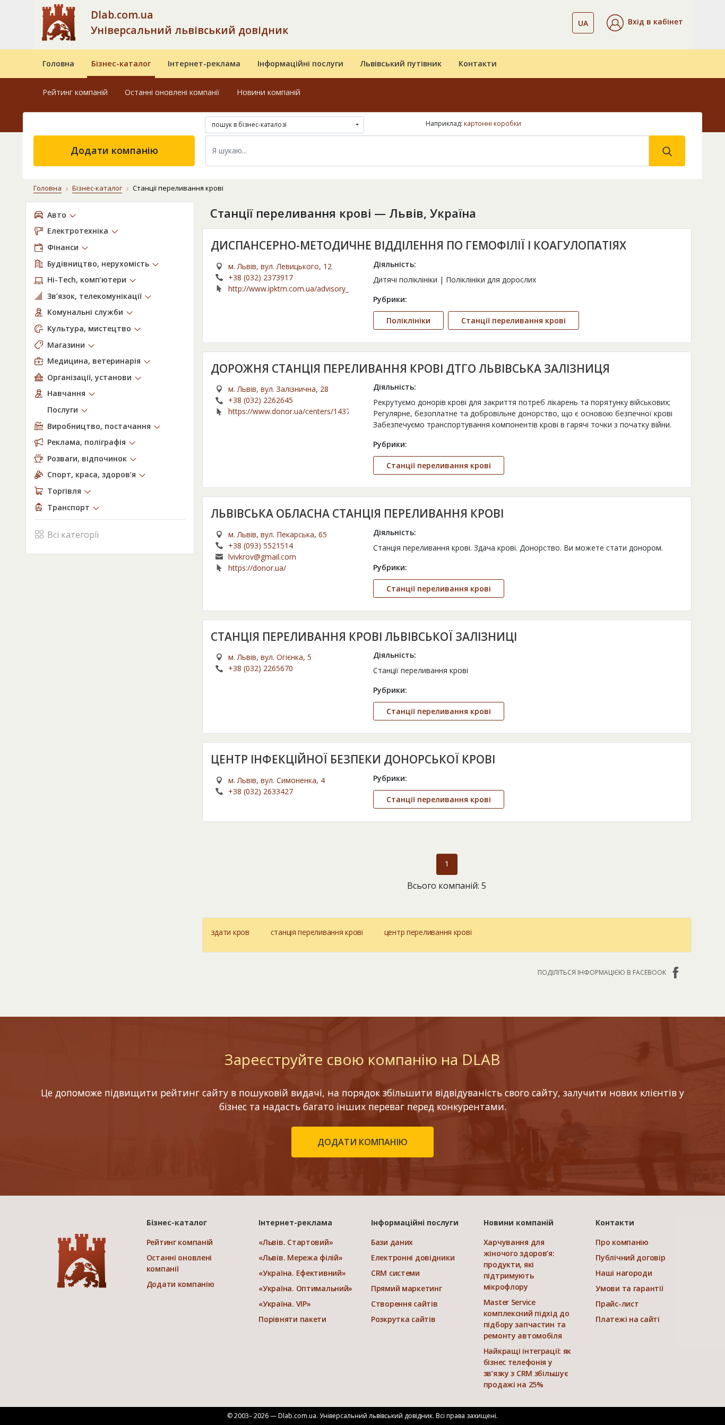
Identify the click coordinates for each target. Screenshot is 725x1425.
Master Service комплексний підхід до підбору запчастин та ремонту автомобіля (526, 1319)
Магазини (66, 345)
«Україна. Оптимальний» (305, 1288)
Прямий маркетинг (406, 1288)
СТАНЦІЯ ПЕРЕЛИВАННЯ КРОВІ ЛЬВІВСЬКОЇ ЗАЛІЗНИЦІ (364, 636)
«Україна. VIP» (284, 1304)
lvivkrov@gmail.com (262, 557)
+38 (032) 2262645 (260, 400)
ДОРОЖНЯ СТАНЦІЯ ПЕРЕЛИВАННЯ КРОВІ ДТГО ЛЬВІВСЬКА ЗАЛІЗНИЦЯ (410, 368)
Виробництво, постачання (99, 426)
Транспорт (68, 507)
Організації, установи (89, 377)
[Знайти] (667, 150)
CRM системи (395, 1273)
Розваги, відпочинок (87, 458)
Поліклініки (408, 320)
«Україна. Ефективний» (302, 1273)
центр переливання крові (428, 932)
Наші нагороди (623, 1273)
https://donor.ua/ (257, 568)
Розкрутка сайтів (403, 1319)
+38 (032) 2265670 (260, 668)
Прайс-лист (616, 1304)
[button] (645, 22)
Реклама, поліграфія (86, 442)
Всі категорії (73, 534)
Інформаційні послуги (300, 63)
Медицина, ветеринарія (94, 361)
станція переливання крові (317, 932)
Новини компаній (268, 92)
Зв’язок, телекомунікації (94, 296)
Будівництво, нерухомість (98, 264)
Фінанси (63, 247)
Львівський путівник (401, 63)
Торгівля (64, 491)
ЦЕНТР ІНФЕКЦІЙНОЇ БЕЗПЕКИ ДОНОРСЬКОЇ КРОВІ (353, 759)
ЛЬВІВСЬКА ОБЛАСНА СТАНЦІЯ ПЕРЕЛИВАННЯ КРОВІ (357, 513)
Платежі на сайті (627, 1319)
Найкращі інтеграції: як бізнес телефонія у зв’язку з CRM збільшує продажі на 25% (528, 1367)
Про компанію (622, 1242)
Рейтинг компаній (75, 92)
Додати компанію (114, 150)
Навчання (66, 393)
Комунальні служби (85, 312)
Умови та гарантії (629, 1288)
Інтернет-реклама (204, 63)
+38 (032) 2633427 (260, 791)
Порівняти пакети (292, 1319)
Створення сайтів (404, 1304)
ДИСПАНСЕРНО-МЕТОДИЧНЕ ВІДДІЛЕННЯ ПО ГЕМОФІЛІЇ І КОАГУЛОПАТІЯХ (418, 245)
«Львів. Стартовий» (295, 1242)
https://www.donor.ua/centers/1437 (288, 411)
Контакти (478, 63)
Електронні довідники (412, 1257)
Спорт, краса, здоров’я (91, 474)
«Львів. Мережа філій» (300, 1257)
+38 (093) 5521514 (260, 545)
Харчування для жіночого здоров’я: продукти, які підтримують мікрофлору (519, 1264)
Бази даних (392, 1242)
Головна (58, 63)
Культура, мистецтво (89, 328)
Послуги (62, 410)
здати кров (230, 932)
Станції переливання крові (513, 320)
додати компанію (362, 1142)
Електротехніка (77, 231)
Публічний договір (630, 1257)
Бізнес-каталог (121, 63)
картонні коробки (492, 123)
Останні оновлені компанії (172, 92)
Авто (56, 215)
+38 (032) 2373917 (260, 277)
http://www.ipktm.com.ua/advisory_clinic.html (288, 289)
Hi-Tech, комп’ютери (86, 279)
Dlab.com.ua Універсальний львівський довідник (189, 22)
